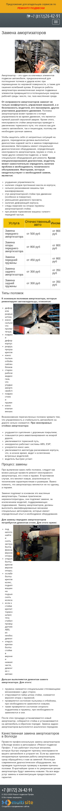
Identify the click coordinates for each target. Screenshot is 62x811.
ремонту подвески (31, 8)
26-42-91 (45, 16)
